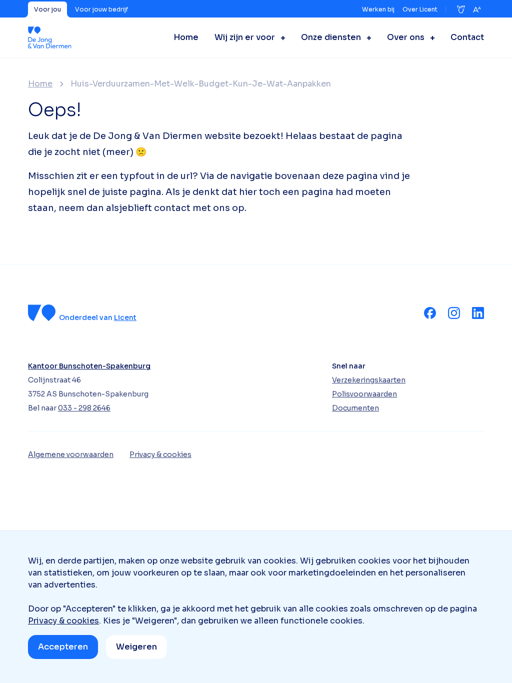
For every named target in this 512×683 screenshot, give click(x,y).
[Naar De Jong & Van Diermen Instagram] (454, 313)
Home (40, 84)
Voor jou (47, 9)
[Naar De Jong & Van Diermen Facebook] (430, 313)
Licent (125, 317)
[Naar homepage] (50, 38)
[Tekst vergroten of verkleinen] (477, 9)
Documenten (355, 408)
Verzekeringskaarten (369, 380)
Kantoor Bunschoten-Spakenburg (89, 366)
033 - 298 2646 (84, 408)
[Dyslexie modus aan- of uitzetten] (461, 9)
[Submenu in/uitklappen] (280, 37)
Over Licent (420, 9)
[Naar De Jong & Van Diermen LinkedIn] (478, 313)
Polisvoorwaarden (364, 394)
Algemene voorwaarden (71, 454)
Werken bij (378, 9)
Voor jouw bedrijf (101, 9)
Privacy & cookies (63, 621)
